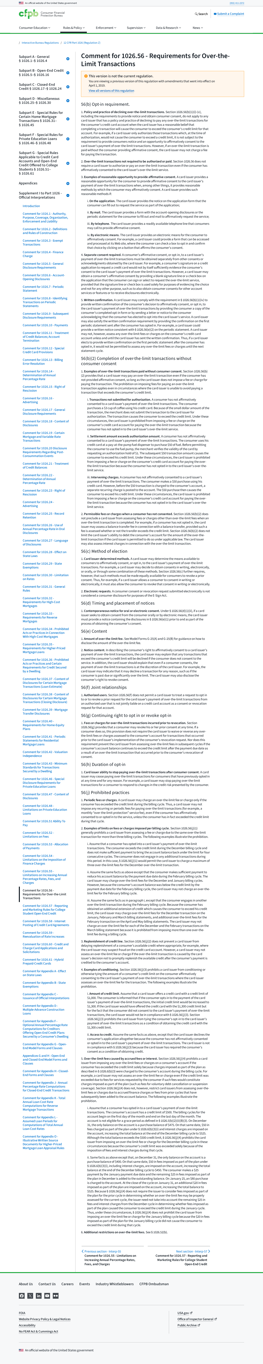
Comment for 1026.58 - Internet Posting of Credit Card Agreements (46, 923)
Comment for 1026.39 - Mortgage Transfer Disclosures (45, 711)
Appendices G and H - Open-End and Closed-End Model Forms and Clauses (45, 1059)
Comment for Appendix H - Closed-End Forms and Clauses (46, 1073)
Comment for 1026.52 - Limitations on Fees (38, 834)
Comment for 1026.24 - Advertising (38, 504)
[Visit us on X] (30, 1295)
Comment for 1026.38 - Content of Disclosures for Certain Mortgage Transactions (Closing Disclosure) (46, 698)
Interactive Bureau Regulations (40, 42)
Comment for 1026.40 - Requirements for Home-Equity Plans (43, 725)
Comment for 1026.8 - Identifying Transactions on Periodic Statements (45, 302)
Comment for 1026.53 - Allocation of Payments (45, 846)
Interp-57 (191, 1251)
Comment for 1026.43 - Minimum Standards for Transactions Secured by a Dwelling (45, 767)
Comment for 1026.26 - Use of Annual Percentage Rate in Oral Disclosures (44, 528)
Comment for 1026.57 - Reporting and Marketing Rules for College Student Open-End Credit (45, 909)
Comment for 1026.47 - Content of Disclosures (46, 796)
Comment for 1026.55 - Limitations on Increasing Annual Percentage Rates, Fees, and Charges (45, 877)
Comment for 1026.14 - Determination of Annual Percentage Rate (39, 375)
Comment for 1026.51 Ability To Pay (44, 823)
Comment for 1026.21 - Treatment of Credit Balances (46, 465)
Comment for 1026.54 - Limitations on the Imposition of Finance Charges (44, 859)
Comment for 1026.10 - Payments (45, 325)
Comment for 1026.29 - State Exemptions (42, 565)
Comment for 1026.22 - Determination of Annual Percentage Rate (39, 479)
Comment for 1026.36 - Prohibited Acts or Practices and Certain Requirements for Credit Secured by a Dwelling (46, 665)
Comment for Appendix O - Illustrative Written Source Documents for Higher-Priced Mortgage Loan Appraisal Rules (43, 1142)
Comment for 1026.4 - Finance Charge (43, 254)
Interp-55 (103, 1251)
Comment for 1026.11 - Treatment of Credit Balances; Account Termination (46, 336)
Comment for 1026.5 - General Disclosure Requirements (43, 265)
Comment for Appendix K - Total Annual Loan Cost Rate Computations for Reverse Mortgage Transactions (44, 1103)
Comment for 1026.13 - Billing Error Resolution (43, 361)
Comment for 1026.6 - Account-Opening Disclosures (44, 277)
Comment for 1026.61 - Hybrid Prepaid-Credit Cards (43, 961)
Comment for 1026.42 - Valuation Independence (45, 753)
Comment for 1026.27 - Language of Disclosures (45, 542)
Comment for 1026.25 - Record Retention (43, 515)
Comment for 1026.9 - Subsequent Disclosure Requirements (46, 315)
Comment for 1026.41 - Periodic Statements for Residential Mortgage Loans (44, 740)
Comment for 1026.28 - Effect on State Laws (44, 554)
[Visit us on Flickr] (56, 1295)
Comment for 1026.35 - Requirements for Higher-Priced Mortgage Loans (44, 648)
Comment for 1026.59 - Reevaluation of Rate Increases (43, 934)
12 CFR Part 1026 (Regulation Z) (82, 42)
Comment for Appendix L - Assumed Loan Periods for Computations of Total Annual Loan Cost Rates (43, 1123)
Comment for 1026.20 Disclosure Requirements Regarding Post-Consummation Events (45, 452)
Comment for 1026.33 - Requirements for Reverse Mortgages (40, 617)
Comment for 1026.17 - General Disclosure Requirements (44, 411)
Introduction (31, 206)
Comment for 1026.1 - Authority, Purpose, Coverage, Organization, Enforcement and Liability (45, 217)
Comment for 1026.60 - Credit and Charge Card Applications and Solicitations (46, 948)
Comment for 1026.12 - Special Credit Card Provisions (43, 350)
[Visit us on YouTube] (47, 1295)
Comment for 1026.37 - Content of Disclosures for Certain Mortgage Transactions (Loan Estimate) (46, 682)
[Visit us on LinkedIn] (39, 1295)
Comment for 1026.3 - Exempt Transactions (43, 242)
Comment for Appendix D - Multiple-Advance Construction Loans (43, 1009)
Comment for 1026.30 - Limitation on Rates (46, 577)
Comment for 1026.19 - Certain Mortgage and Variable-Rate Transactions (43, 436)
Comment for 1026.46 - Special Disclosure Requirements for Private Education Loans (43, 782)
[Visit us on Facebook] (22, 1295)
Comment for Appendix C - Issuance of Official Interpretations (46, 996)
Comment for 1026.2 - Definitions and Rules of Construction (45, 231)
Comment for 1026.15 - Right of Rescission (44, 388)
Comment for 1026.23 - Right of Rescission (44, 492)
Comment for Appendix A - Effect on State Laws (44, 973)
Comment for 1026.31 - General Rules (44, 588)
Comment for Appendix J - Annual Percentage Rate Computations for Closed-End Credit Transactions (46, 1086)
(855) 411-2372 (237, 3)
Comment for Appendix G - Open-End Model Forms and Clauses (45, 1046)
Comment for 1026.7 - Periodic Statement (43, 288)
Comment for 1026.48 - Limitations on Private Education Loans (45, 809)
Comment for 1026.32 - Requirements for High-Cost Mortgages (41, 602)
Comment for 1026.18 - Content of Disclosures (46, 423)
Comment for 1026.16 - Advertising (38, 400)
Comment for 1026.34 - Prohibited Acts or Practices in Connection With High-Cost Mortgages (46, 632)
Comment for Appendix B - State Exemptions (44, 984)
